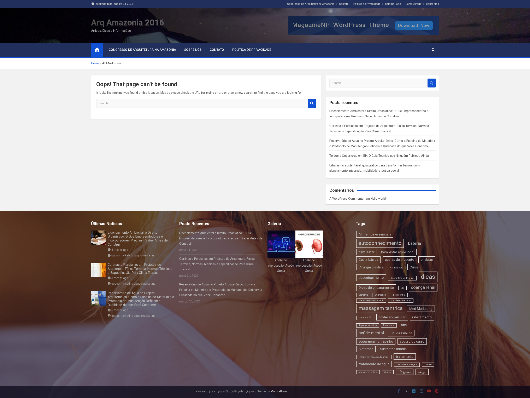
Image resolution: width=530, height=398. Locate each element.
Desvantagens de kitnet (402, 278)
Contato (344, 3)
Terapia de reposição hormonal (374, 357)
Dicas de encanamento (376, 287)
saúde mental (371, 332)
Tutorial (428, 364)
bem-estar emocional (397, 252)
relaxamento (422, 317)
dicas (428, 276)
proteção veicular (392, 317)
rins (404, 325)
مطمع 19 (404, 372)
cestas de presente (399, 259)
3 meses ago (119, 249)
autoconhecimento (380, 243)
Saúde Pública (401, 333)
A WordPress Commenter (347, 198)
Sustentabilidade (393, 349)
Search (312, 103)
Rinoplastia (388, 325)
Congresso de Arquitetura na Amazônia (310, 3)
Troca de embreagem (406, 364)
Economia (363, 295)
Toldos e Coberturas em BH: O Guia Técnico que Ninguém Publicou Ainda (379, 156)
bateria (414, 243)
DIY (402, 288)
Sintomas (366, 349)
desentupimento (371, 277)
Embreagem (381, 295)
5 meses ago (119, 310)
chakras (427, 259)
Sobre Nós (432, 3)
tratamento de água (374, 364)
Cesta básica (368, 259)
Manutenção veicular (400, 300)
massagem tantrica (381, 308)
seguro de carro (412, 341)
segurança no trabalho (376, 341)
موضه (422, 372)
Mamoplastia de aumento (371, 300)
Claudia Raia (396, 267)
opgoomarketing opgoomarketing (133, 255)
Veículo (387, 372)
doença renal (423, 287)
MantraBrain (279, 391)
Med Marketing (420, 309)
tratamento (404, 356)
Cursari (415, 267)
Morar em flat (365, 317)
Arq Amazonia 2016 (127, 23)
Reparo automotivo (368, 325)
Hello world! (379, 198)
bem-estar (367, 252)
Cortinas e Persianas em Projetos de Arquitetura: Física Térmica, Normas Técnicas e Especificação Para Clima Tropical (140, 268)
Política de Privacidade (366, 3)
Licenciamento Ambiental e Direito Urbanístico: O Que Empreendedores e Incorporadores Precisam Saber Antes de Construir (138, 238)
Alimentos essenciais (375, 234)
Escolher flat (399, 295)
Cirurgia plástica (371, 267)
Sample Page (393, 3)
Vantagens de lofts (368, 372)
